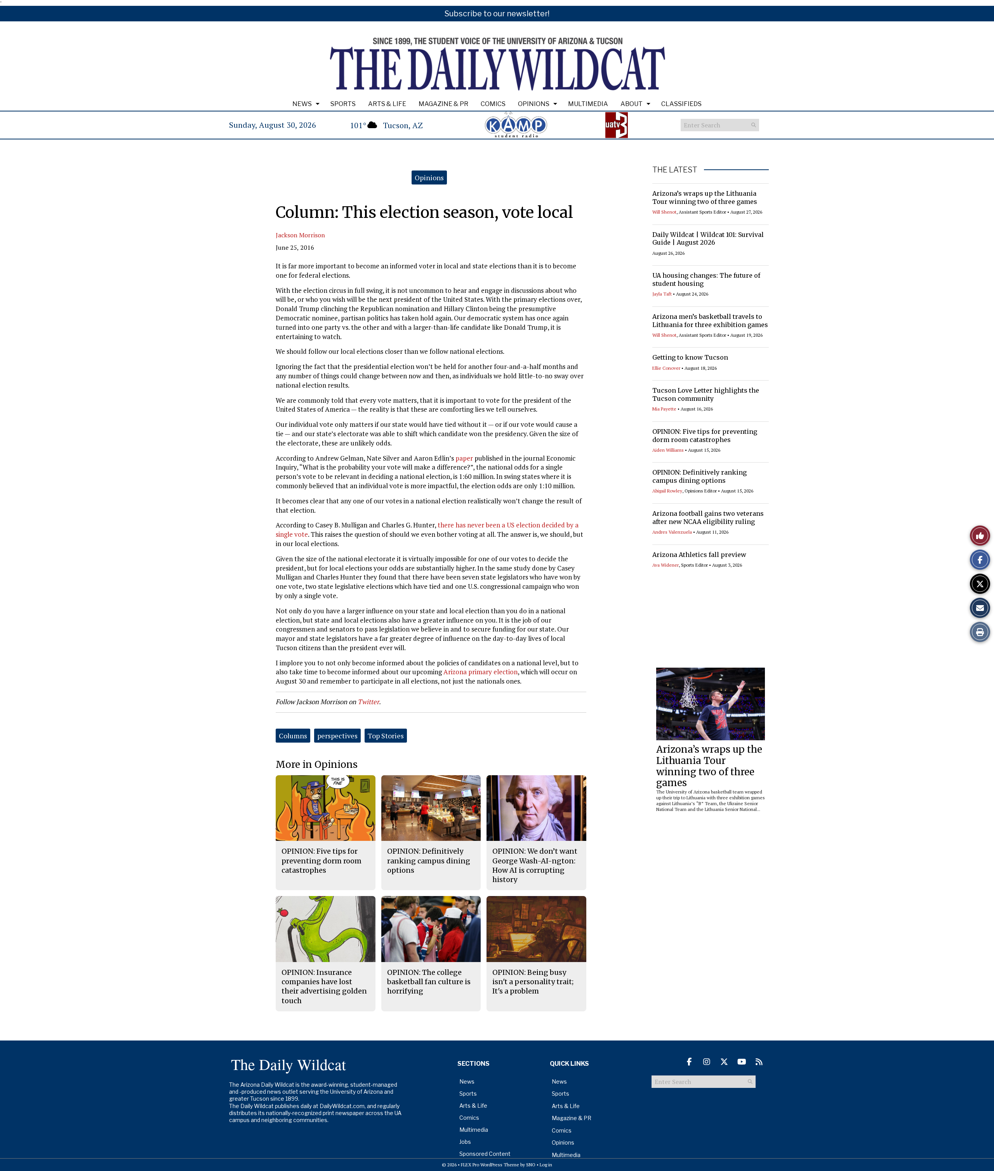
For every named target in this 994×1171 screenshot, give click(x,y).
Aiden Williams (668, 450)
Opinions (533, 104)
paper (463, 458)
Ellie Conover (666, 368)
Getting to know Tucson (690, 357)
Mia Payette (664, 409)
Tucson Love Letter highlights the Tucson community (705, 394)
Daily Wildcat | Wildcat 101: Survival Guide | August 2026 (708, 239)
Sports (343, 104)
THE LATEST (674, 169)
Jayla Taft (662, 294)
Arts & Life (387, 104)
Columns (293, 735)
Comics (493, 104)
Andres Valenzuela (672, 532)
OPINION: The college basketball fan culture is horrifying (429, 982)
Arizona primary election (480, 671)
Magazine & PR (443, 104)
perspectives (337, 735)
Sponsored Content (485, 1153)
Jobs (465, 1141)
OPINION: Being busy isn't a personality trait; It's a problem (532, 982)
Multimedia (588, 104)
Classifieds (681, 104)
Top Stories (386, 735)
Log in (546, 1165)
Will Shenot (664, 212)
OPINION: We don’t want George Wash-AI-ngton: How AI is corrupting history (534, 865)
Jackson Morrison (300, 235)
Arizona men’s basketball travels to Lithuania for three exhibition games (710, 321)
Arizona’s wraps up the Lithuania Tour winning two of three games (704, 197)
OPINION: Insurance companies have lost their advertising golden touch (324, 986)
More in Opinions (317, 765)
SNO (530, 1165)
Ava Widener (665, 565)
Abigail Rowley (667, 491)
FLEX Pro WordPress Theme (490, 1165)
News (302, 104)
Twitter (368, 701)
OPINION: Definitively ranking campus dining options (699, 476)
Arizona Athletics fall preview (699, 555)
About (631, 104)
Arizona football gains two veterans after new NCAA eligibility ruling (708, 517)
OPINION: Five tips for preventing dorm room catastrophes (704, 436)
